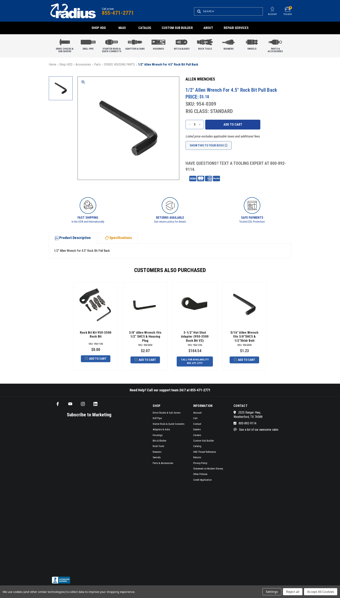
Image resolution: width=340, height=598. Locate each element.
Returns (197, 457)
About (208, 28)
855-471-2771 (118, 13)
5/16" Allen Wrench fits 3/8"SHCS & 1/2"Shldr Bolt (244, 336)
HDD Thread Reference (204, 451)
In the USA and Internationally (88, 221)
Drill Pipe (88, 48)
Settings (272, 592)
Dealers (197, 429)
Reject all (292, 592)
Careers (197, 435)
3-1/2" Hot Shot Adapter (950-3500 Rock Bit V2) (195, 336)
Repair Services (236, 28)
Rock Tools (205, 48)
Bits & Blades (181, 48)
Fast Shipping (88, 217)
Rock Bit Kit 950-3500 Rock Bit (95, 334)
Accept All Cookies (320, 592)
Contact (197, 423)
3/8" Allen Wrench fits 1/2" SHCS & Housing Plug (145, 336)
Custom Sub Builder (177, 28)
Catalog (144, 28)
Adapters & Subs (135, 48)
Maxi (122, 28)
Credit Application (202, 479)
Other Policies (200, 474)
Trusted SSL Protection (252, 221)
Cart (195, 418)
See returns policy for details (170, 221)
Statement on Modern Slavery (208, 468)
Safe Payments (252, 217)
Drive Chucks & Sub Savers (64, 50)
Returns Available (170, 217)
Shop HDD (98, 28)
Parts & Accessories (275, 50)
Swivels (251, 48)
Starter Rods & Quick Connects (111, 50)
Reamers (229, 48)
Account (197, 412)
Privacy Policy (200, 463)
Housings (158, 48)
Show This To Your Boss (207, 145)
